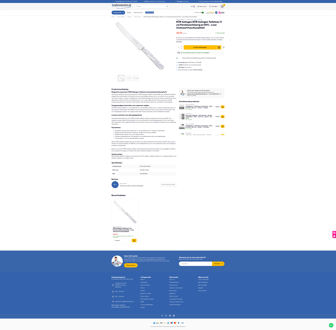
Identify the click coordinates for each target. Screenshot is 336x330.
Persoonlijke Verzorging (147, 299)
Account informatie (203, 279)
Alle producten (202, 291)
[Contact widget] (331, 325)
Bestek (129, 17)
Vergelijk (117, 240)
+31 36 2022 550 (213, 94)
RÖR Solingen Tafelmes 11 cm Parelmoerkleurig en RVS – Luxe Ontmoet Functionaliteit (123, 230)
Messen (142, 279)
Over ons (171, 279)
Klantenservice (138, 12)
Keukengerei (143, 282)
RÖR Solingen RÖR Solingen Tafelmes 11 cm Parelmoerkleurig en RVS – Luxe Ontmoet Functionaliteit (170, 17)
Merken (129, 12)
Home (113, 17)
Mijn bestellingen (203, 282)
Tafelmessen (137, 17)
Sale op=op (149, 12)
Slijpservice (172, 293)
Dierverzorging (144, 296)
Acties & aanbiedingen (146, 304)
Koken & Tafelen (145, 285)
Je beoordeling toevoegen (168, 184)
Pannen (142, 288)
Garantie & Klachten (175, 304)
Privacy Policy (173, 291)
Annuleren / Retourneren (176, 302)
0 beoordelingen (198, 19)
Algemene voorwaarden (176, 288)
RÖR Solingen (180, 19)
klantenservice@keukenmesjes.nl (197, 94)
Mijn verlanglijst (202, 285)
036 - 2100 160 (119, 296)
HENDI (142, 302)
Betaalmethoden (174, 282)
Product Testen (173, 296)
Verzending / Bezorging (175, 299)
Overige (142, 307)
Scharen (142, 291)
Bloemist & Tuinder (145, 293)
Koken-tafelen (121, 17)
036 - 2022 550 (119, 291)
